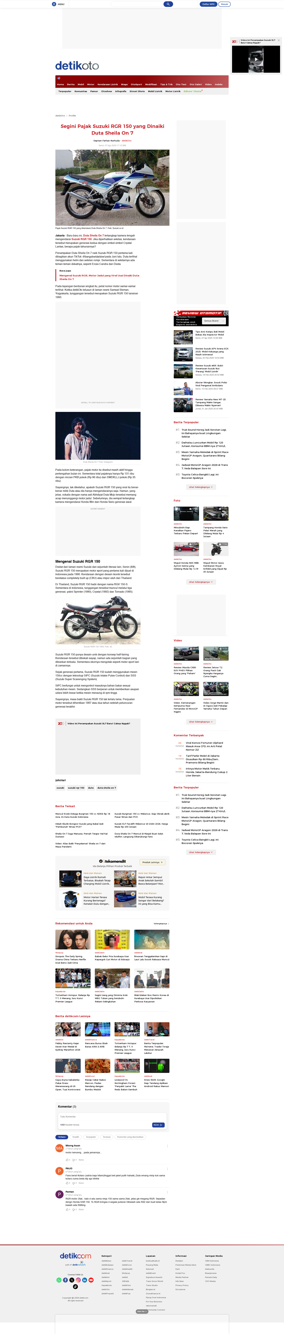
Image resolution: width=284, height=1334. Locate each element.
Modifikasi (151, 84)
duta (91, 787)
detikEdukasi (107, 1265)
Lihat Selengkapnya (199, 487)
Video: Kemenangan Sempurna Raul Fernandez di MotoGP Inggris (186, 707)
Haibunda (209, 1269)
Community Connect (155, 1310)
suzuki (60, 787)
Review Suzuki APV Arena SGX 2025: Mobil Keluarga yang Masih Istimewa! (211, 351)
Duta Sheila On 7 (93, 235)
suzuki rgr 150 (76, 787)
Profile (72, 115)
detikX (125, 1277)
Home (60, 84)
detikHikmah (127, 1289)
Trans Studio (152, 1285)
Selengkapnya (160, 923)
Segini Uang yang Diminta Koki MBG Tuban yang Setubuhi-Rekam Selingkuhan (111, 998)
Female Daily (211, 1277)
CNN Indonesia (212, 1261)
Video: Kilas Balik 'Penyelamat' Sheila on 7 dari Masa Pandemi (80, 845)
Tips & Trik (166, 84)
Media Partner (182, 1277)
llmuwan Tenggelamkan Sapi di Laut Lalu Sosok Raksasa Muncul (151, 958)
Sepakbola (107, 1285)
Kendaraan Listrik (108, 84)
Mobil (81, 84)
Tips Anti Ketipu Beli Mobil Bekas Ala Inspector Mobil (209, 333)
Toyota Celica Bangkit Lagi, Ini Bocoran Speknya (200, 476)
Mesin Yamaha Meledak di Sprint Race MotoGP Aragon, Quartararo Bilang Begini (205, 456)
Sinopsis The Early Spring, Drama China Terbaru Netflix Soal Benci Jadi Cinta (70, 959)
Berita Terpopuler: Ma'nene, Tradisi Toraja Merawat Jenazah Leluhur (156, 1048)
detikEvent (151, 1273)
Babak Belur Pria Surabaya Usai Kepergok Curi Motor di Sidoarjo (112, 958)
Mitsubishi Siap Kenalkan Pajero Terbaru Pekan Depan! (186, 530)
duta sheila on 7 (106, 787)
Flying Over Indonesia (156, 1297)
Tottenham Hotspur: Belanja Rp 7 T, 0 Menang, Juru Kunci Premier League (72, 998)
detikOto (60, 115)
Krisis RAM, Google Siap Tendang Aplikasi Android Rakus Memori (156, 1083)
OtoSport (136, 84)
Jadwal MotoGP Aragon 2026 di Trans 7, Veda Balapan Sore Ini (205, 467)
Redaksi (179, 1261)
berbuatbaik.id (153, 1261)
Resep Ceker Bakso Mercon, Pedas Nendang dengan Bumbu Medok (95, 1084)
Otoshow (106, 91)
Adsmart (150, 1269)
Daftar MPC (208, 4)
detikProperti (108, 1293)
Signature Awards (154, 1277)
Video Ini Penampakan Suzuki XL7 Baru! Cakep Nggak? (99, 723)
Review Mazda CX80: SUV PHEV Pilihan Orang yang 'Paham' (185, 670)
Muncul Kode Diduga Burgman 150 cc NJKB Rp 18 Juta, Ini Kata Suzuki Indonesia (82, 815)
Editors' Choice (192, 91)
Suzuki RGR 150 (81, 239)
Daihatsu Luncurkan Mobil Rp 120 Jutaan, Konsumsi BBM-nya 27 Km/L (204, 444)
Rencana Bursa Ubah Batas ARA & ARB (96, 1045)
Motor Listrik (173, 91)
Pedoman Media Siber (186, 1265)
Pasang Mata (152, 1265)
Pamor (94, 91)
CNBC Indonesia (212, 1265)
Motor (90, 84)
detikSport (106, 1281)
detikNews (106, 1261)
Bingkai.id (150, 1289)
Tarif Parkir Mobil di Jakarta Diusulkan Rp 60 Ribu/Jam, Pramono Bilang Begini (202, 759)
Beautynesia (210, 1273)
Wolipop (126, 1273)
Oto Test (181, 84)
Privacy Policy (182, 1285)
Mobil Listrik (155, 91)
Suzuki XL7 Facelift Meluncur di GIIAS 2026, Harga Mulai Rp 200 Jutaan (141, 825)
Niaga (124, 84)
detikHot (105, 1277)
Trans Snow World (154, 1281)
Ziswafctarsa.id (153, 1293)
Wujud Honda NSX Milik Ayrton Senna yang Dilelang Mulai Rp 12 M (186, 566)
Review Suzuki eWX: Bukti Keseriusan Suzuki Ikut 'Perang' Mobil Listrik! (209, 368)
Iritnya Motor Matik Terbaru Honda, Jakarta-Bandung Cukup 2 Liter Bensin (206, 772)
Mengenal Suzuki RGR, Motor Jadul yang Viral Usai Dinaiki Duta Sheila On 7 (99, 277)
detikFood (126, 1265)
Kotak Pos (180, 1273)
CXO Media (210, 1281)
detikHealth (127, 1269)
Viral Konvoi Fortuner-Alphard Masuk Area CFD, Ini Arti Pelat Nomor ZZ (204, 746)
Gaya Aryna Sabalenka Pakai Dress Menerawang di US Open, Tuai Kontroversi (67, 1084)
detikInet (106, 1273)
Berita (70, 84)
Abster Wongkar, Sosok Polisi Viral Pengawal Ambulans (211, 384)
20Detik (125, 1281)
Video (208, 84)
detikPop (126, 1293)
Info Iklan (180, 1281)
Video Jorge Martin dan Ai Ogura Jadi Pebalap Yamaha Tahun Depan (215, 705)
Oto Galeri (196, 84)
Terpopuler (64, 91)
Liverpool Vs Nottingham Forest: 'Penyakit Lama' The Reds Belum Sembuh (126, 1084)
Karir (178, 1269)
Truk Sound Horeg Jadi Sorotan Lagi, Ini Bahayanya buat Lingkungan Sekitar (204, 433)
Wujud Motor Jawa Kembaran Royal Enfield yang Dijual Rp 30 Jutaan (215, 567)
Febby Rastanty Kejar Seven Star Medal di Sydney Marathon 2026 (67, 1046)
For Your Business (154, 1301)
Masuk (224, 4)
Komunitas (81, 91)
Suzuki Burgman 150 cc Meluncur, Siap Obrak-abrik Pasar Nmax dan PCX (142, 815)
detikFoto (126, 1285)
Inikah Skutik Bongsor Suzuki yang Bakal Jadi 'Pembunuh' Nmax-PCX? (79, 825)
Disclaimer (180, 1289)
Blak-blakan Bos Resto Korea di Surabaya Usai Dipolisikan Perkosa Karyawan (151, 998)
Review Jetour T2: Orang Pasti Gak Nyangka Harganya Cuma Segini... (213, 672)
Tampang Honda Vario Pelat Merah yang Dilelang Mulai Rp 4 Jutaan (215, 532)
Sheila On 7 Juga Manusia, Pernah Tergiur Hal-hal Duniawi (81, 835)
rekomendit (151, 1306)
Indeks (219, 84)
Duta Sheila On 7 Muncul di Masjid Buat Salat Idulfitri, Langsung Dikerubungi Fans (139, 835)
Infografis (120, 91)
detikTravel (127, 1261)
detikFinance (107, 1269)
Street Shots (137, 91)
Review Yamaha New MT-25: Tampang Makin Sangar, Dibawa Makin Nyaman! (210, 402)
